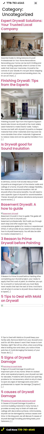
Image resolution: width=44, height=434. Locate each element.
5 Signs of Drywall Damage (16, 359)
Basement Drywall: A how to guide (18, 206)
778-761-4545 (20, 429)
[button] (35, 3)
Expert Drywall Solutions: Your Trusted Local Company (21, 24)
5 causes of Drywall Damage (17, 393)
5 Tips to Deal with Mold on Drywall (21, 298)
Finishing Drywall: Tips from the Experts (19, 82)
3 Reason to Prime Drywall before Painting (20, 240)
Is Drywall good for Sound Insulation (16, 146)
